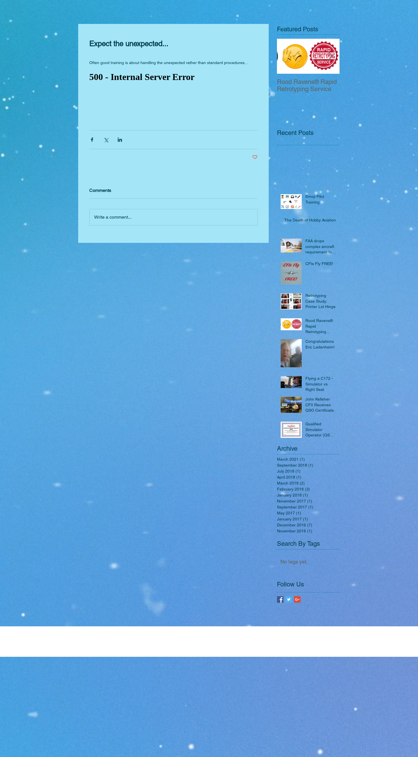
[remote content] (173, 77)
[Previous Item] (286, 56)
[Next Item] (330, 56)
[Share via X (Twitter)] (106, 139)
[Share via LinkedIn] (120, 139)
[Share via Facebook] (92, 139)
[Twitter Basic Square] (288, 599)
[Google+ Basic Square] (297, 599)
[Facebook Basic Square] (280, 599)
